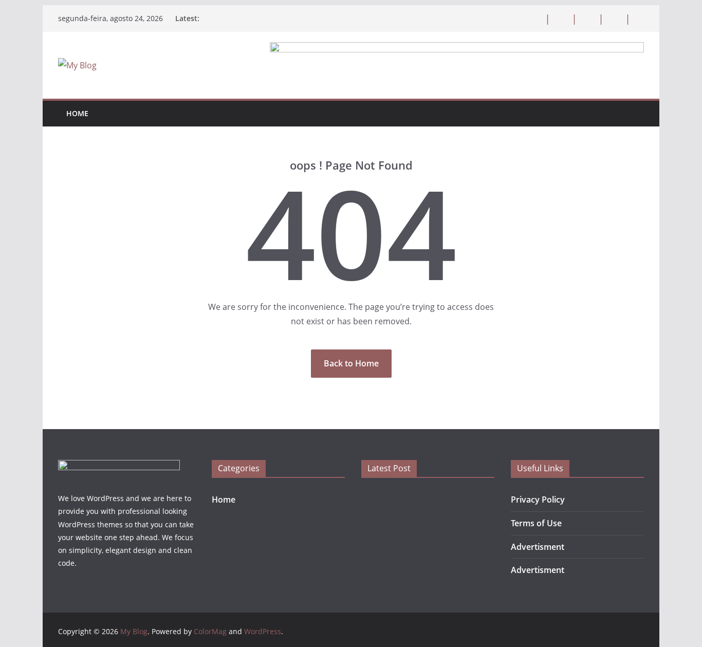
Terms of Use (536, 523)
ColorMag (210, 631)
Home (77, 113)
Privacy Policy (538, 499)
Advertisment (537, 546)
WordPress (262, 631)
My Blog (133, 631)
